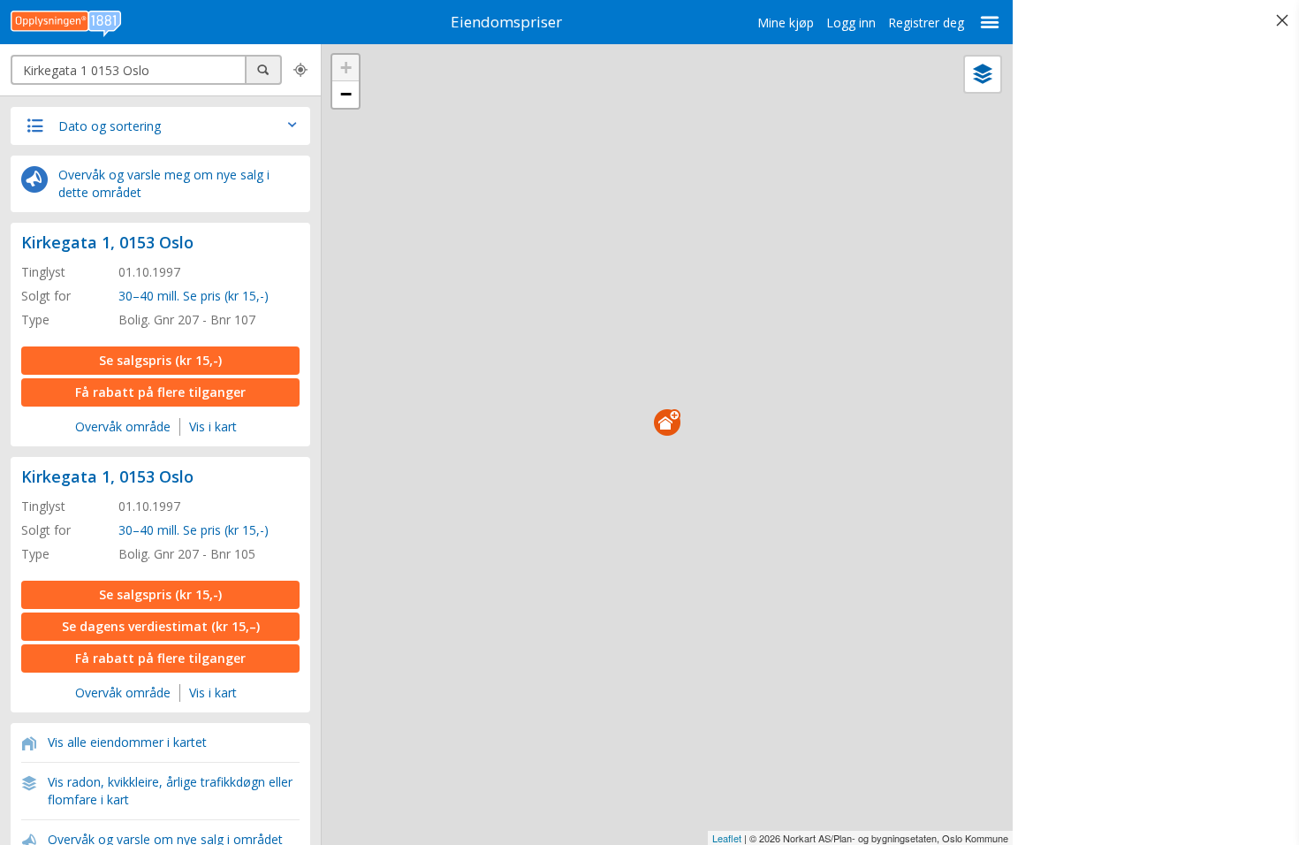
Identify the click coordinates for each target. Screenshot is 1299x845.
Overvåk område (123, 426)
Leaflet (726, 838)
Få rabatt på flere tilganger (160, 392)
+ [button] (346, 68)
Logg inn (851, 22)
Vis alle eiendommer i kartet (127, 742)
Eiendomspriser (506, 21)
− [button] (346, 94)
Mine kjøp (785, 22)
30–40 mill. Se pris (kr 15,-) (193, 295)
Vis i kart (213, 426)
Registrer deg (926, 22)
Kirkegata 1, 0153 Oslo (107, 242)
